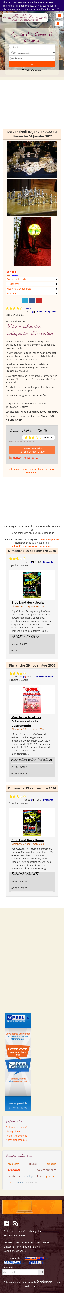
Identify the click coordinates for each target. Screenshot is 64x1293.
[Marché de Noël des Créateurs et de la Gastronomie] (32, 699)
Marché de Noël (44, 676)
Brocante (48, 562)
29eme (23, 546)
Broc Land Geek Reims (27, 840)
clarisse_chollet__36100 (28, 430)
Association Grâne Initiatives (31, 759)
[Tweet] (25, 300)
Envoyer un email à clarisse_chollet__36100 (32, 450)
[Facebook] (32, 300)
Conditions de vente (15, 1250)
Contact (8, 1242)
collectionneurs (46, 1170)
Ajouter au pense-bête (19, 288)
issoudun (33, 546)
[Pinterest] (39, 300)
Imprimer (12, 293)
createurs (14, 1176)
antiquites (13, 1163)
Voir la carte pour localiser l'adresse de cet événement (32, 471)
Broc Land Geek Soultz (27, 602)
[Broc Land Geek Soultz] (32, 584)
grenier (51, 1176)
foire (40, 1176)
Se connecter (43, 1242)
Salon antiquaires (47, 311)
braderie (51, 1163)
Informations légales (28, 1246)
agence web (29, 1282)
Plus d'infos (47, 8)
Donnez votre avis (16, 279)
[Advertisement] (32, 106)
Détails (28, 308)
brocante (14, 1170)
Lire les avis (13, 283)
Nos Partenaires (24, 1242)
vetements (31, 1182)
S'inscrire (9, 1246)
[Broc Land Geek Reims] (32, 822)
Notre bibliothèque (16, 1139)
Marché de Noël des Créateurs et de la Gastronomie (26, 721)
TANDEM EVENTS (25, 636)
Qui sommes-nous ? (16, 1127)
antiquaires (46, 546)
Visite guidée (13, 1131)
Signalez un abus (15, 314)
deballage (28, 1176)
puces (11, 1182)
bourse (32, 1163)
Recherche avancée (33, 69)
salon (15, 546)
